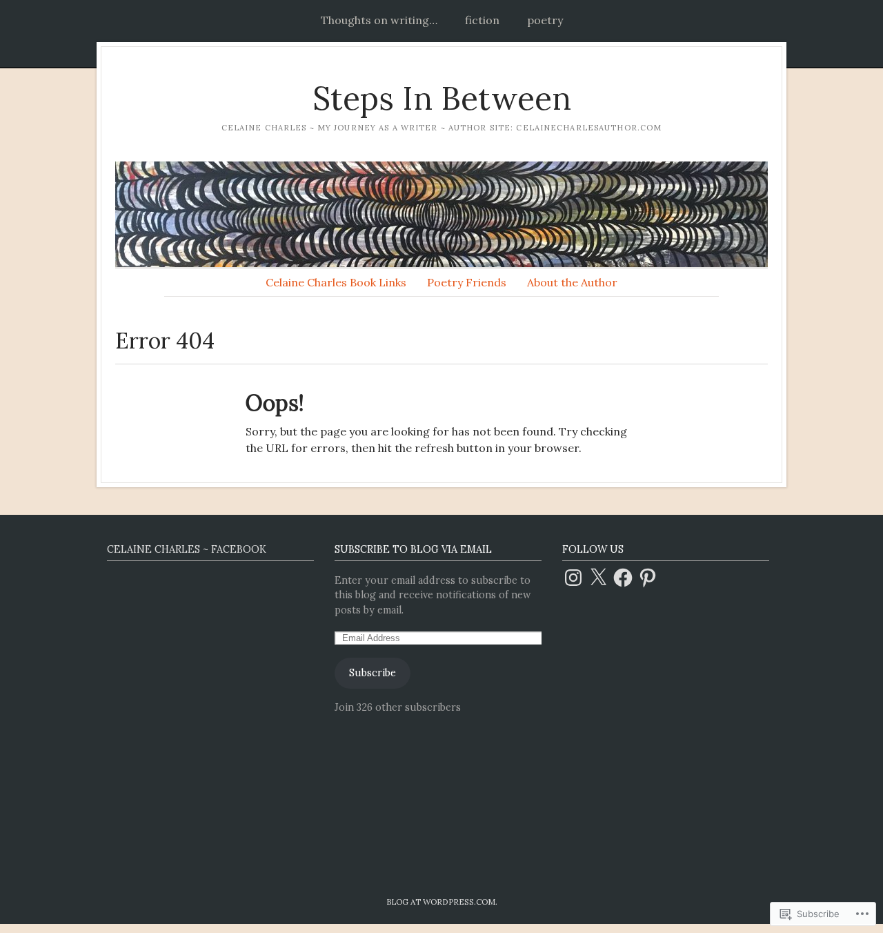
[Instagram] (573, 578)
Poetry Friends (466, 282)
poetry (545, 20)
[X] (598, 578)
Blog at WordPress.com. (441, 901)
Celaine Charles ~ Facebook (186, 549)
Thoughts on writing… (379, 20)
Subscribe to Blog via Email (413, 549)
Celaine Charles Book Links (336, 282)
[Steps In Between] (441, 214)
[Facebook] (623, 578)
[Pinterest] (648, 578)
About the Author (572, 282)
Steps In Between (441, 98)
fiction (482, 20)
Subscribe (372, 673)
